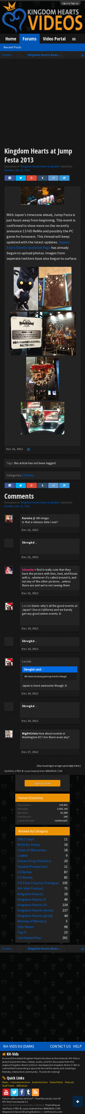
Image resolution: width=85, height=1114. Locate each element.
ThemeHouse (52, 1105)
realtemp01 (61, 820)
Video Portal (54, 38)
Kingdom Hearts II (31, 899)
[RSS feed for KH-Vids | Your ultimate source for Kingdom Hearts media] (35, 1092)
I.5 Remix (28, 475)
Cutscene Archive (20, 1082)
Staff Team (8, 1085)
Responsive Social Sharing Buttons (21, 1111)
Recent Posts (12, 47)
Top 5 (21, 932)
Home (10, 38)
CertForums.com (53, 1111)
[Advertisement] (42, 103)
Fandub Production (32, 866)
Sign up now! (42, 783)
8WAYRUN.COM (54, 771)
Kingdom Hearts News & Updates (40, 166)
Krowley (9, 170)
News (5, 1082)
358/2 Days (25, 839)
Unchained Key (29, 937)
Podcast (69, 1082)
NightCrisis (30, 733)
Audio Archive (40, 1082)
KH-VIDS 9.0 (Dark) (18, 1046)
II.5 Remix (24, 877)
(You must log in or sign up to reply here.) (59, 765)
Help (77, 1046)
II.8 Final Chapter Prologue (38, 882)
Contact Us (60, 1046)
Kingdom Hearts (30, 894)
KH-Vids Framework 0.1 (15, 1101)
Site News (25, 926)
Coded (22, 855)
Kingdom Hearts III (32, 904)
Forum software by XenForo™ (18, 1098)
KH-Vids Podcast (30, 888)
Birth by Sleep (28, 844)
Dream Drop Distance (34, 860)
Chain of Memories (31, 850)
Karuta (27, 518)
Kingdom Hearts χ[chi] (34, 915)
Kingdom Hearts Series (35, 910)
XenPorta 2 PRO (12, 771)
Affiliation (22, 1085)
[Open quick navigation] (82, 55)
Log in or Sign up (70, 3)
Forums (29, 38)
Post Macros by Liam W (48, 1098)
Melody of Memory (31, 921)
